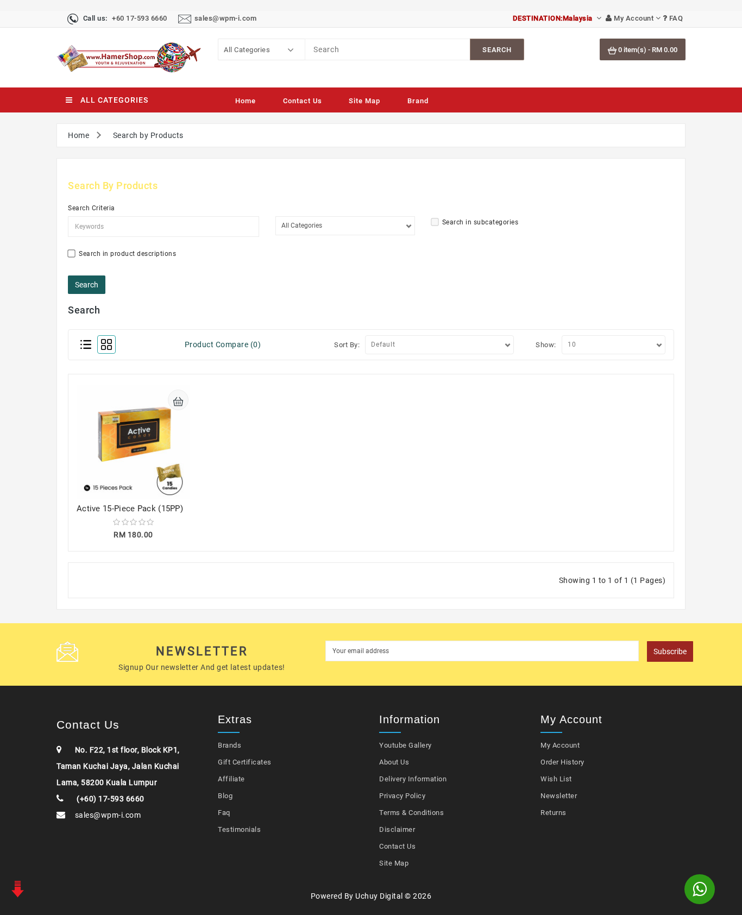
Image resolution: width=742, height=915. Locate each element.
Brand (418, 101)
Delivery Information (413, 779)
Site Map (364, 101)
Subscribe (670, 651)
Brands (229, 745)
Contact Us (302, 101)
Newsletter (558, 796)
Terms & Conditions (411, 813)
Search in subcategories (480, 222)
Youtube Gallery (405, 745)
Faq (224, 813)
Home (245, 101)
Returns (553, 813)
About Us (394, 762)
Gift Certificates (245, 762)
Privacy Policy (402, 796)
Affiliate (231, 779)
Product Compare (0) (223, 344)
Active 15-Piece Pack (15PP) (130, 508)
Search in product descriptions (127, 254)
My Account (560, 745)
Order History (562, 762)
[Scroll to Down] (16, 888)
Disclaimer (397, 829)
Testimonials (239, 829)
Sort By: (347, 345)
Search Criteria (91, 208)
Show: (546, 345)
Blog (225, 796)
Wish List (556, 779)
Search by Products (148, 135)
